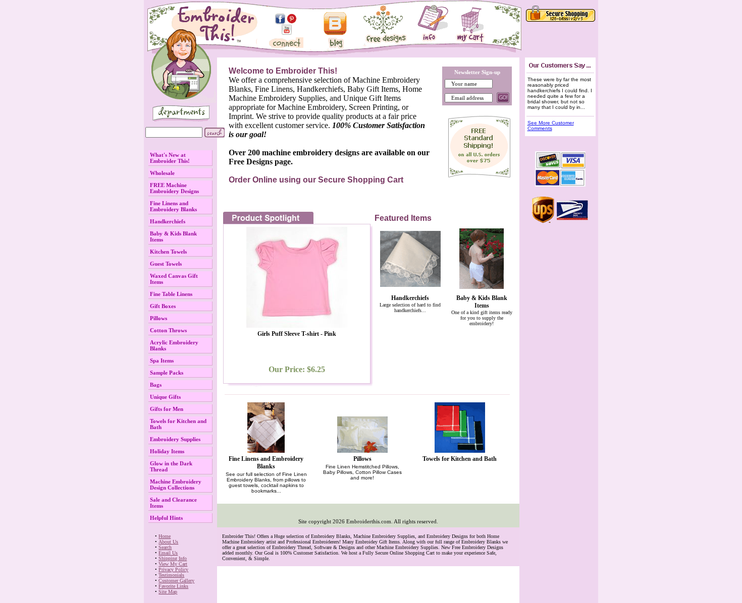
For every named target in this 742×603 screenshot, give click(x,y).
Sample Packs (166, 373)
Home (164, 536)
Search (165, 547)
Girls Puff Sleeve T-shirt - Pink (296, 333)
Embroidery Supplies (175, 439)
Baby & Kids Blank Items (481, 301)
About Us (168, 542)
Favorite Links (173, 586)
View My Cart (172, 564)
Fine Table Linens (171, 294)
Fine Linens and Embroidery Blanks (173, 206)
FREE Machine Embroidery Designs (174, 188)
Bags (156, 385)
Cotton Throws (168, 330)
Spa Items (162, 360)
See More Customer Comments (550, 125)
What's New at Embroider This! (170, 158)
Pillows (158, 318)
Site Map (167, 591)
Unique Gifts (165, 397)
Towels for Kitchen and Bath (459, 458)
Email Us (168, 553)
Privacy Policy (173, 569)
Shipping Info (172, 558)
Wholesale (162, 173)
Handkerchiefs (167, 221)
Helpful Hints (166, 518)
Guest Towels (166, 264)
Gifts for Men (166, 409)
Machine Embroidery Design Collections (175, 484)
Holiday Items (167, 451)
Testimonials (171, 575)
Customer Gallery (176, 580)
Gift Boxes (163, 306)
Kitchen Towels (168, 252)
